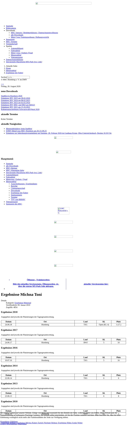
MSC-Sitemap (11, 168)
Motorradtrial (16, 55)
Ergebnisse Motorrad (23, 303)
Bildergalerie (11, 28)
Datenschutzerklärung (14, 60)
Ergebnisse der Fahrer (19, 193)
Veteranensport (17, 57)
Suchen (4, 77)
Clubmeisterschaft (18, 188)
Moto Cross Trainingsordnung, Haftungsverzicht (30, 37)
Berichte (14, 186)
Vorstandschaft (11, 44)
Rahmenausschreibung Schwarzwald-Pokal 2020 (20, 109)
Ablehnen (14, 422)
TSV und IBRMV (18, 199)
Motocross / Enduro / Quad (16, 179)
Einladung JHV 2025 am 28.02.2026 (15, 98)
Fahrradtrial (15, 51)
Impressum (10, 39)
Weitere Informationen (8, 424)
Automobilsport (17, 48)
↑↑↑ (2, 84)
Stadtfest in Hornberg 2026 (11, 96)
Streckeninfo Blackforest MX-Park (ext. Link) (24, 62)
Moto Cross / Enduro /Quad (22, 53)
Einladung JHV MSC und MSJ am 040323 (18, 105)
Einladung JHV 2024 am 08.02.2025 (15, 100)
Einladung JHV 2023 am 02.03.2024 (15, 103)
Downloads (15, 190)
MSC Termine (11, 42)
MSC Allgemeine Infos (15, 170)
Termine (14, 197)
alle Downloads (17, 35)
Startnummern (16, 195)
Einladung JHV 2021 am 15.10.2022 (15, 107)
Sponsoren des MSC (14, 204)
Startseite (9, 26)
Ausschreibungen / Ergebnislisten (24, 184)
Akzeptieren (5, 422)
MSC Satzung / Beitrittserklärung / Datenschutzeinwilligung (34, 33)
